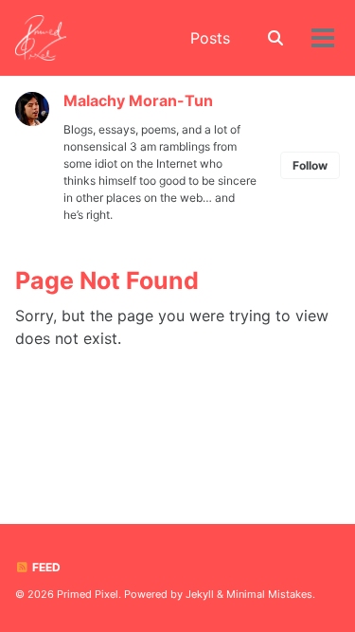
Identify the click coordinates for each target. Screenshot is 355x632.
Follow (310, 165)
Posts (210, 37)
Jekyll (200, 594)
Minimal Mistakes (269, 594)
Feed (45, 567)
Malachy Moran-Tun (138, 100)
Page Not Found (107, 280)
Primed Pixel (87, 594)
